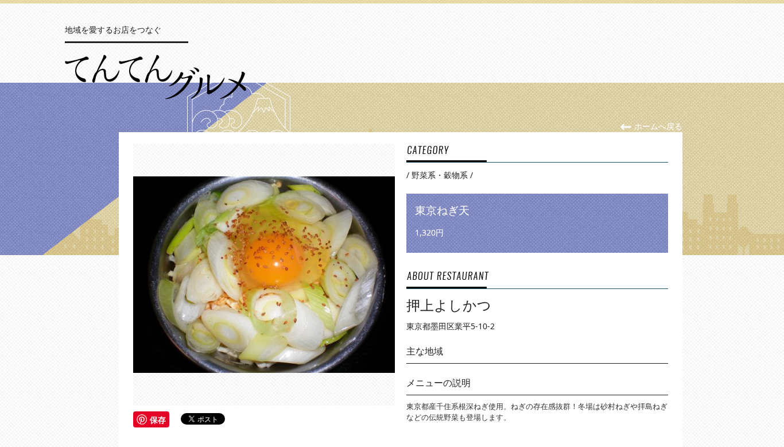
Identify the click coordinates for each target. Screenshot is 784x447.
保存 (158, 419)
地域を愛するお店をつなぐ (113, 29)
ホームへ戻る (657, 126)
